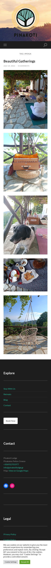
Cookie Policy (10, 540)
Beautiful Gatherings (19, 61)
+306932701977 (11, 464)
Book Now (10, 421)
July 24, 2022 (9, 66)
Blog (6, 399)
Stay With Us (9, 388)
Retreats (7, 394)
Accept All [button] (25, 562)
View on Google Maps (18, 470)
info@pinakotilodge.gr (13, 467)
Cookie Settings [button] (11, 562)
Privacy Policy (10, 534)
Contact (7, 405)
